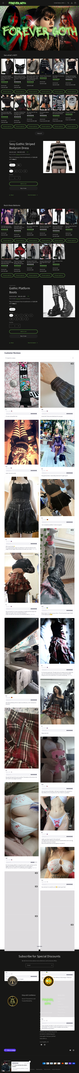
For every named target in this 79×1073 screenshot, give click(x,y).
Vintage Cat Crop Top (70, 112)
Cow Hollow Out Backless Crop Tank (58, 76)
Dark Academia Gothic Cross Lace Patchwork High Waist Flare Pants (7, 262)
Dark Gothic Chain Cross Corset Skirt (32, 227)
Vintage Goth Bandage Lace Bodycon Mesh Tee (71, 76)
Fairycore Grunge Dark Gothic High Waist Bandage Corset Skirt (19, 262)
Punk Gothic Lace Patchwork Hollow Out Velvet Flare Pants (19, 227)
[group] (7, 82)
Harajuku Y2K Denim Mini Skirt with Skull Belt (45, 227)
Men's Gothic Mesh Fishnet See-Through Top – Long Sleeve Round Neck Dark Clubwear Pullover (33, 78)
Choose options (7, 91)
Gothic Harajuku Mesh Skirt (58, 261)
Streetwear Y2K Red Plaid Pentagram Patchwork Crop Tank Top (19, 114)
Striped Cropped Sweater (45, 76)
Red (19, 165)
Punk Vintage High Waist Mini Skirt (71, 227)
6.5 (16, 315)
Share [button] (12, 195)
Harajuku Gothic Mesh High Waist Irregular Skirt (32, 261)
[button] (3, 3)
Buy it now (23, 188)
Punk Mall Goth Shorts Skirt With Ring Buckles (6, 227)
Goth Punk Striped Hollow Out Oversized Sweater (58, 113)
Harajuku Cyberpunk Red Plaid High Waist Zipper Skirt (45, 262)
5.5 (26, 315)
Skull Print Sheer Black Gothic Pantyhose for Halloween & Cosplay (58, 227)
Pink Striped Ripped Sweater (44, 113)
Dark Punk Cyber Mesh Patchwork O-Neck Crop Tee (6, 114)
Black (12, 165)
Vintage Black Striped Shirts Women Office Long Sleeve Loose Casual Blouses (7, 78)
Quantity (11, 174)
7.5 (21, 319)
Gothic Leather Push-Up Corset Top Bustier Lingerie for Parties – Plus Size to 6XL (20, 78)
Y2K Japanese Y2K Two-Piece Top (32, 113)
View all (39, 133)
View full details (32, 195)
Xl (25, 171)
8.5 (11, 319)
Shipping (18, 154)
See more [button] (34, 549)
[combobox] (73, 358)
